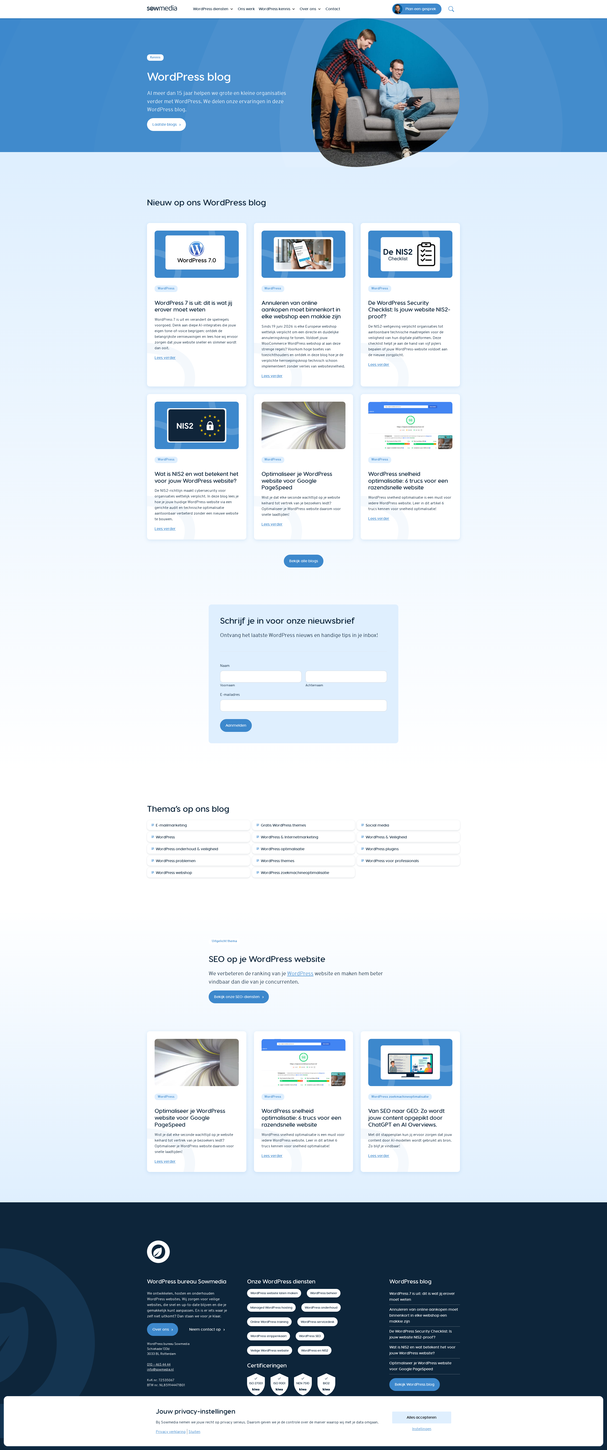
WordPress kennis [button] (274, 8)
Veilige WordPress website (269, 1350)
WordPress (165, 837)
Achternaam (314, 685)
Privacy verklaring (171, 1432)
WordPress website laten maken (274, 1293)
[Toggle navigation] (451, 9)
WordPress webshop (174, 872)
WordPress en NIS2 (314, 1350)
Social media (377, 825)
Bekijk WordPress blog (414, 1384)
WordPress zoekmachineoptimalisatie (295, 872)
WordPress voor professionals (392, 860)
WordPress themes (277, 860)
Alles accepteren (422, 1417)
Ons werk (246, 8)
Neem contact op (205, 1329)
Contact (333, 8)
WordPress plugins (382, 848)
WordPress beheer (323, 1293)
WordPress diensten (210, 8)
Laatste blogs (164, 124)
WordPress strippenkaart (268, 1336)
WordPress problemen (176, 860)
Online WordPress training (269, 1322)
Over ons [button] (308, 8)
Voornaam (227, 685)
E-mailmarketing (171, 825)
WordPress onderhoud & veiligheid (187, 848)
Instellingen (421, 1429)
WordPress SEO (310, 1336)
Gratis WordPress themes (283, 825)
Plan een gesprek (420, 8)
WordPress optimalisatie (282, 848)
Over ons (160, 1329)
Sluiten (194, 1432)
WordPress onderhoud (321, 1308)
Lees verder (165, 357)
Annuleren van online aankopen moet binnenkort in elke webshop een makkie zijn (423, 1315)
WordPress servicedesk (317, 1322)
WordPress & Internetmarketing (289, 837)
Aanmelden (235, 725)
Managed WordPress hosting (271, 1308)
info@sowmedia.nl (160, 1369)
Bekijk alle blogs (303, 560)
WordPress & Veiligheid (386, 837)
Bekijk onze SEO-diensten (237, 996)
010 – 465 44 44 (158, 1364)
